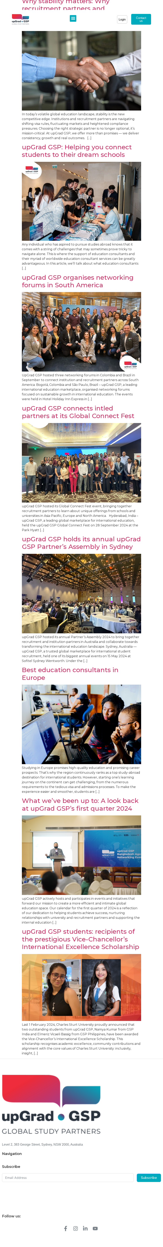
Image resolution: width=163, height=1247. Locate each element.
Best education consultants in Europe (70, 673)
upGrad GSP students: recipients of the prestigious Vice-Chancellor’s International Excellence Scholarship (80, 939)
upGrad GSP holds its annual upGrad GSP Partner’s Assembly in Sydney (81, 542)
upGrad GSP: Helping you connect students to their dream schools (77, 150)
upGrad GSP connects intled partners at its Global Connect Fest (78, 412)
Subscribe (149, 1178)
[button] (73, 18)
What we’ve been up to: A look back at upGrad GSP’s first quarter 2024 (80, 804)
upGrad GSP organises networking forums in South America (78, 281)
